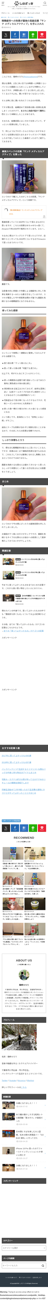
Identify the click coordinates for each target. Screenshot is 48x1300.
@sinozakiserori (30, 77)
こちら (24, 1087)
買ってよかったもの (33, 13)
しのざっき (23, 1283)
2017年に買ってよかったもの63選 (16, 756)
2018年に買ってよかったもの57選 (16, 762)
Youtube (12, 1081)
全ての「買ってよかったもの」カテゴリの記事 (24, 631)
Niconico (21, 1081)
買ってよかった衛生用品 (12, 821)
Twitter (5, 1081)
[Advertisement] (24, 663)
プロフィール (5, 13)
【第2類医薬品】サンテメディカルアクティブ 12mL (25, 212)
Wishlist (30, 1081)
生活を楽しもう (37, 1277)
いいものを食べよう (18, 13)
